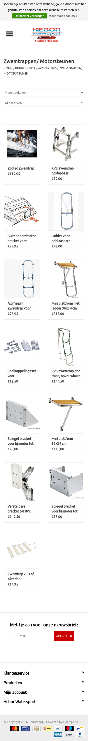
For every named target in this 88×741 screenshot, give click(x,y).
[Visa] (57, 728)
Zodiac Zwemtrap (21, 168)
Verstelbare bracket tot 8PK (19, 508)
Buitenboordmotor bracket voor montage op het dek (22, 238)
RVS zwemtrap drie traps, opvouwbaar (66, 373)
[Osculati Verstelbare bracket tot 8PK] (22, 481)
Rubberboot (25, 68)
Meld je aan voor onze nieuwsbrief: (44, 624)
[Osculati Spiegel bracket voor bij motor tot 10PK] (22, 414)
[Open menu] (9, 34)
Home (8, 68)
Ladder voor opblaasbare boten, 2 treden (63, 238)
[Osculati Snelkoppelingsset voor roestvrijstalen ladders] (22, 346)
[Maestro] (68, 728)
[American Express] (57, 734)
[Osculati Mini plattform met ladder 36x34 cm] (66, 279)
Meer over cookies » (63, 16)
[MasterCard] (14, 728)
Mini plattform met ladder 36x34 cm (65, 305)
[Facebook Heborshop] (31, 651)
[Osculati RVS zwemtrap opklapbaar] (66, 143)
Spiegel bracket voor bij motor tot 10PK (20, 441)
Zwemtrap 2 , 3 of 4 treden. (21, 576)
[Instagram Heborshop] (57, 651)
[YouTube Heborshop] (48, 651)
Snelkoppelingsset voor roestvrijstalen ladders (22, 373)
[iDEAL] (46, 728)
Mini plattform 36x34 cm (62, 441)
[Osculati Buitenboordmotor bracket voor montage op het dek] (22, 211)
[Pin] (25, 728)
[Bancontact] (79, 728)
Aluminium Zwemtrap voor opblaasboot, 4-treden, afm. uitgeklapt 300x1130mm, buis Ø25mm (22, 306)
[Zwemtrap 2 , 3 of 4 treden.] (22, 549)
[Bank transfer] (68, 734)
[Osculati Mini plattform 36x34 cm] (66, 414)
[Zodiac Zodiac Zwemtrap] (22, 143)
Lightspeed (70, 722)
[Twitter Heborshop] (40, 651)
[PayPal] (79, 734)
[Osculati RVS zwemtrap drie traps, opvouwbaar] (66, 346)
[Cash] (36, 728)
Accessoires (47, 68)
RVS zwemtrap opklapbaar (63, 170)
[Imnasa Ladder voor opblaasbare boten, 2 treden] (66, 211)
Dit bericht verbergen (29, 16)
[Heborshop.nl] (53, 34)
